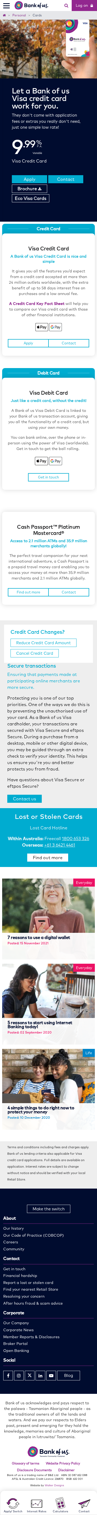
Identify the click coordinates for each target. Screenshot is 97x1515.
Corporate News (18, 1329)
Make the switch (49, 1208)
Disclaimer (66, 1470)
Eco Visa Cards (30, 198)
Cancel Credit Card (34, 653)
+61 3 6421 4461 (59, 845)
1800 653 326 (75, 838)
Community (13, 1249)
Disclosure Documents (34, 1470)
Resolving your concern (23, 1296)
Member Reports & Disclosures (31, 1336)
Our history (13, 1228)
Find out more (28, 592)
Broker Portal (15, 1343)
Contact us (24, 798)
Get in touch (48, 477)
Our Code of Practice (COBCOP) (33, 1235)
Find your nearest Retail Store (30, 1289)
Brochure (28, 188)
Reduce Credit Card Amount (43, 642)
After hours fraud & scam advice (33, 1303)
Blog (68, 1375)
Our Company (16, 1322)
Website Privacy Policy (63, 1463)
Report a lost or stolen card (28, 1282)
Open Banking (16, 1350)
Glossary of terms (25, 1463)
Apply (29, 179)
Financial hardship (20, 1275)
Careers (10, 1242)
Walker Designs (54, 1485)
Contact (65, 179)
